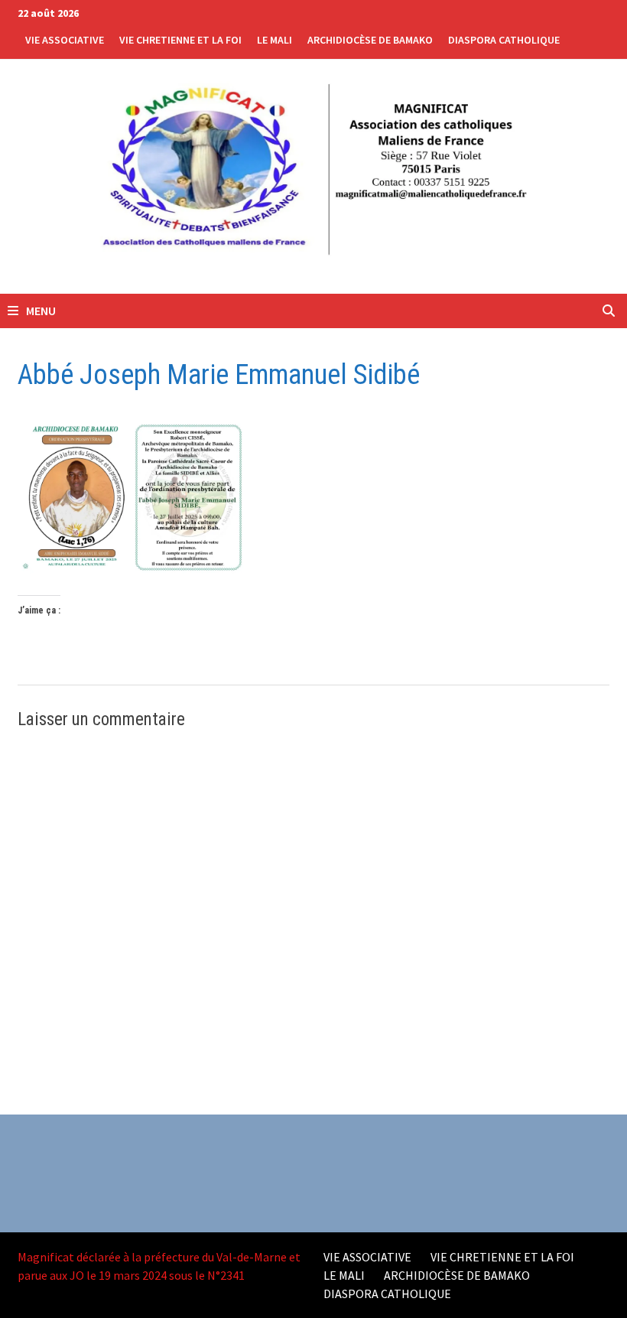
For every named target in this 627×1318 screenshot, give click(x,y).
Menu (40, 310)
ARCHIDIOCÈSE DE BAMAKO (370, 40)
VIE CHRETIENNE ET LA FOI (180, 40)
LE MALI (274, 40)
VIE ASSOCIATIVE (64, 40)
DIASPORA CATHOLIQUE (504, 40)
